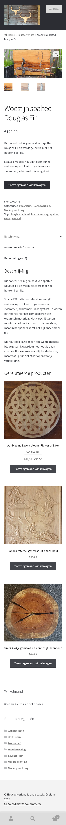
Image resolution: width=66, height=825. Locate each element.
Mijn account (11, 818)
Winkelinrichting (17, 761)
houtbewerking (39, 214)
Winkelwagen (51, 815)
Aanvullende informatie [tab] (19, 247)
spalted (54, 214)
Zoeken (33, 818)
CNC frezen (14, 737)
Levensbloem (15, 755)
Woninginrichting (14, 210)
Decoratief (25, 205)
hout (27, 214)
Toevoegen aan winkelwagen (27, 185)
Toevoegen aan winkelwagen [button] (33, 469)
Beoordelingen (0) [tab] (15, 258)
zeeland (16, 218)
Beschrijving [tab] (12, 236)
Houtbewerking (26, 34)
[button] (56, 54)
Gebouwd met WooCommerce (23, 804)
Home (11, 34)
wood (7, 218)
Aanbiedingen (16, 730)
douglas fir (16, 214)
